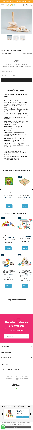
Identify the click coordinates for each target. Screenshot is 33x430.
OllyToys (29, 53)
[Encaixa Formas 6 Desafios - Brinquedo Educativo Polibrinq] (25, 233)
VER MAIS (22, 416)
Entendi (16, 427)
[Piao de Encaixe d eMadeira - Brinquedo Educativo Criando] (8, 271)
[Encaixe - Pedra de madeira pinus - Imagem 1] (9, 38)
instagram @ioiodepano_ (16, 300)
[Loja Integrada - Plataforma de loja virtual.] (16, 384)
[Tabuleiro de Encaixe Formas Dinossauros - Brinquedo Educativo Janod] (8, 233)
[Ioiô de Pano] (10, 5)
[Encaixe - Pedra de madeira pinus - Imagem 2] (16, 38)
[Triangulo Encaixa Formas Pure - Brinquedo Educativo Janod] (25, 271)
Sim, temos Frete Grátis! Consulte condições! (16, 1)
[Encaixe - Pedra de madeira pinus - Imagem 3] (22, 38)
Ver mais (8, 248)
